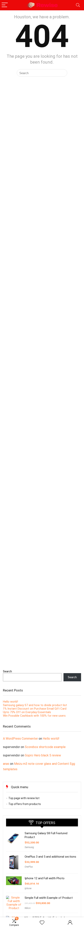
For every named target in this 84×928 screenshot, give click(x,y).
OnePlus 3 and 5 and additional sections (50, 856)
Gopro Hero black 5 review (43, 755)
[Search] (78, 5)
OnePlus (29, 866)
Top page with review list (23, 798)
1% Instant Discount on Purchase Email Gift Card (34, 708)
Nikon (27, 908)
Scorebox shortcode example (45, 747)
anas (6, 764)
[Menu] (4, 5)
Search (7, 671)
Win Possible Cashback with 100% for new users (34, 715)
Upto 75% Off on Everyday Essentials (27, 712)
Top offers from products (24, 804)
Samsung (29, 847)
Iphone (28, 888)
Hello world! (10, 701)
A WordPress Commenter (20, 738)
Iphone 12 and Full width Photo (44, 878)
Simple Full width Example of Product (49, 898)
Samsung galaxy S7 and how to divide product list (35, 705)
